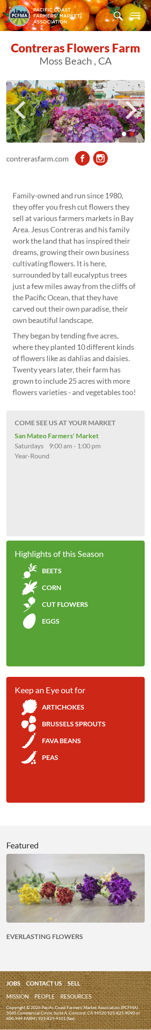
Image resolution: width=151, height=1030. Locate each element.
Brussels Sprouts (74, 724)
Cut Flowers (65, 604)
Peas (50, 757)
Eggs (51, 621)
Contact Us (44, 983)
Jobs (13, 983)
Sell (74, 983)
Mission (17, 996)
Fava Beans (61, 740)
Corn (51, 587)
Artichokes (63, 707)
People (44, 996)
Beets (52, 571)
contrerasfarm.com (37, 158)
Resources (75, 996)
